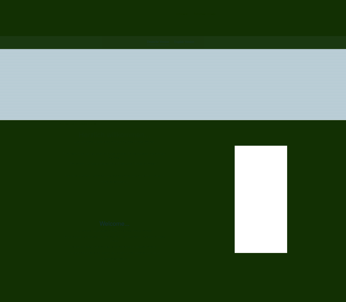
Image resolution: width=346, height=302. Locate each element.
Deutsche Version (158, 41)
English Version (184, 41)
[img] (85, 18)
